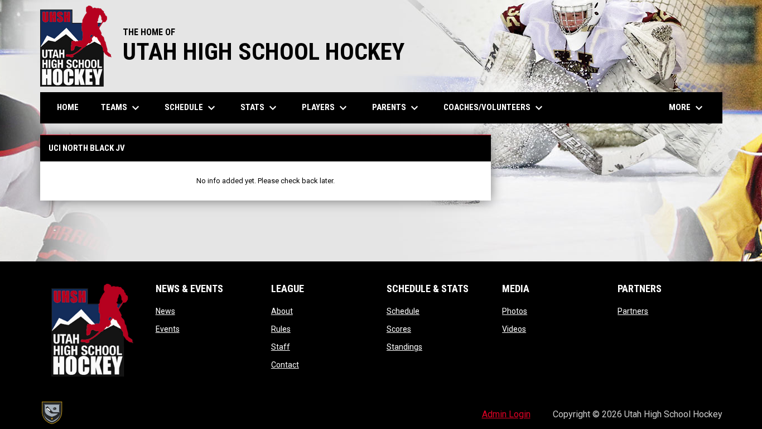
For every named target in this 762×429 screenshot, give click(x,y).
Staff (280, 346)
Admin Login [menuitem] (506, 414)
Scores (399, 329)
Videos (514, 329)
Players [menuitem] (326, 108)
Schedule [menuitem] (191, 108)
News (165, 311)
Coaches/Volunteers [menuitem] (494, 108)
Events (168, 329)
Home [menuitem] (68, 107)
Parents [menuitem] (396, 108)
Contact (285, 364)
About (282, 311)
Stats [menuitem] (259, 108)
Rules (281, 329)
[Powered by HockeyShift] (51, 413)
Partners (633, 311)
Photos (514, 311)
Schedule (403, 311)
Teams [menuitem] (121, 108)
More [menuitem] (687, 108)
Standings (404, 346)
